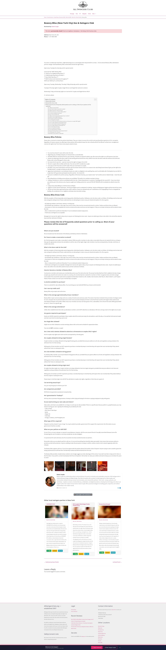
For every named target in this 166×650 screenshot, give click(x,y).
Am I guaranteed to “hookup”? (55, 129)
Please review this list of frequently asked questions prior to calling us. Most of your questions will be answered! (68, 105)
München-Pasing (101, 626)
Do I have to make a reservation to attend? (57, 109)
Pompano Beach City (102, 633)
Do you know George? (104, 504)
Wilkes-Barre (100, 637)
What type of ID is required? (55, 132)
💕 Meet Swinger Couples (110, 647)
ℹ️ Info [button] (60, 550)
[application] (95, 14)
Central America (50, 17)
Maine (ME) (100, 642)
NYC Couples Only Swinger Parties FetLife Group (81, 504)
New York (73, 17)
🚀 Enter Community (96, 647)
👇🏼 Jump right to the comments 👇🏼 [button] (83, 494)
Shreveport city (101, 629)
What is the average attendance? (56, 117)
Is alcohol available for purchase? (56, 113)
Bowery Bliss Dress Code (51, 103)
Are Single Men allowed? (54, 119)
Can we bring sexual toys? (55, 126)
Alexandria (100, 638)
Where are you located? (54, 107)
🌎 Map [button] (49, 550)
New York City (78, 17)
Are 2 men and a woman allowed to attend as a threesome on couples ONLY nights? (65, 121)
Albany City (100, 628)
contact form (113, 609)
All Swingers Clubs (83, 9)
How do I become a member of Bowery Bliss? (58, 111)
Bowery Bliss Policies (50, 101)
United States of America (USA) (59, 17)
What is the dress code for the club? (56, 110)
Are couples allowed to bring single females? (58, 122)
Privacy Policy (73, 609)
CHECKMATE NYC (50, 504)
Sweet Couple (55, 26)
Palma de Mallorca (101, 635)
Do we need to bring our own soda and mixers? (58, 130)
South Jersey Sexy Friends (51, 562)
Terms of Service (74, 611)
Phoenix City (100, 631)
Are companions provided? (55, 128)
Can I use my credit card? (54, 114)
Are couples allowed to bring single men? (57, 125)
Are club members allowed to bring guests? (58, 124)
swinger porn (83, 636)
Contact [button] (55, 550)
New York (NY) (68, 17)
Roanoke (99, 640)
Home (45, 17)
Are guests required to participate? (56, 118)
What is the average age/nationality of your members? (59, 115)
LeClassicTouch (117, 562)
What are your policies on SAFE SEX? (56, 133)
